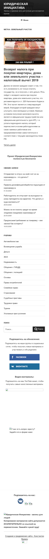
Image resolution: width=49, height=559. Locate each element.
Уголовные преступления (15, 313)
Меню (25, 20)
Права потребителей (13, 282)
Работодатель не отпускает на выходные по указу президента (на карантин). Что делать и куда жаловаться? (23, 198)
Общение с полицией (13, 272)
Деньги (7, 251)
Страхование (9, 292)
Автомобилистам (11, 241)
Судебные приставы (13, 298)
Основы (7, 277)
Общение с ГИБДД (12, 267)
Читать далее (10, 144)
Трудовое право (10, 303)
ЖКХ (6, 256)
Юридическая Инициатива (16, 6)
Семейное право (11, 287)
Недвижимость (10, 262)
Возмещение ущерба (13, 246)
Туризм (7, 308)
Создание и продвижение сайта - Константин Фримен (24, 537)
